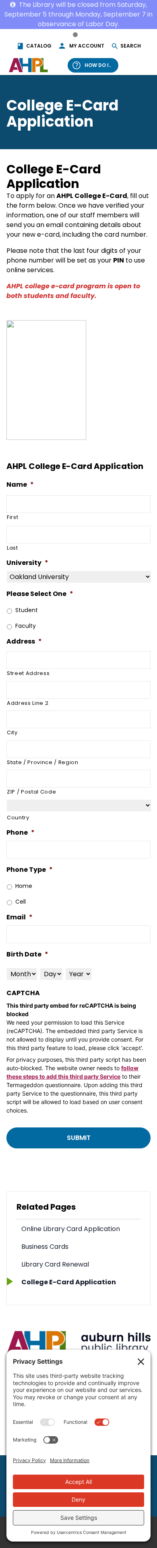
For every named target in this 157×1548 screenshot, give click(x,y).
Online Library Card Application (70, 1228)
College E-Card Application (68, 1282)
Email (19, 917)
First (12, 517)
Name (20, 485)
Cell (20, 902)
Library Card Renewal (55, 1264)
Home (23, 886)
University (27, 563)
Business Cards (44, 1246)
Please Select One (39, 594)
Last (12, 548)
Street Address (28, 673)
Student (26, 610)
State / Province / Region (42, 762)
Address (24, 642)
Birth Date (27, 954)
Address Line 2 (27, 703)
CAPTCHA (23, 993)
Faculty (25, 626)
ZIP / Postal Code (31, 792)
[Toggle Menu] (140, 65)
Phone (20, 833)
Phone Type (29, 870)
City (12, 732)
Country (18, 817)
